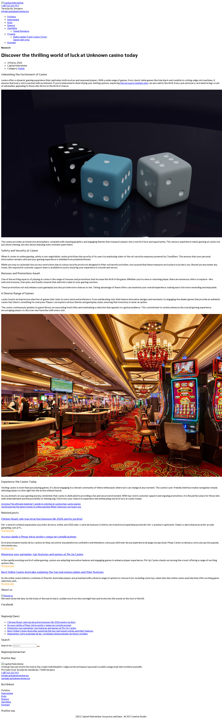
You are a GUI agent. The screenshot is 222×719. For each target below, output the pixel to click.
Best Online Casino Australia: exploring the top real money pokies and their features (52, 572)
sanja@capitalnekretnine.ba (15, 678)
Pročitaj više (7, 530)
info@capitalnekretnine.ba (15, 675)
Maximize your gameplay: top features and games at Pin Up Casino (42, 554)
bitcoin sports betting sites (134, 83)
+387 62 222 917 (10, 672)
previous (41, 503)
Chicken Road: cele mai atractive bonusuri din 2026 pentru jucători (41, 518)
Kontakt (5, 704)
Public (21, 68)
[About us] (7, 595)
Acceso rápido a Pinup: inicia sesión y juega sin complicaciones (38, 536)
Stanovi (5, 698)
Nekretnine (7, 693)
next (41, 506)
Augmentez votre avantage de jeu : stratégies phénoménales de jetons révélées (47, 633)
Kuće (3, 696)
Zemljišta (6, 701)
